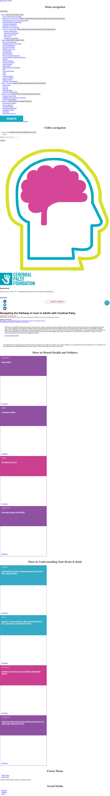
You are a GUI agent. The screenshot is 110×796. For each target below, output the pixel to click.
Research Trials (5, 94)
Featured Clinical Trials (9, 96)
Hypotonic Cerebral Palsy (11, 38)
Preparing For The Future (10, 25)
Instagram (4, 790)
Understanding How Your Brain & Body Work (15, 20)
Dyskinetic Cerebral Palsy (11, 33)
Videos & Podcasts (6, 83)
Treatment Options (8, 76)
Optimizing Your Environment (11, 27)
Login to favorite (56, 301)
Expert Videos (7, 85)
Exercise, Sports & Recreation (11, 55)
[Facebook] (4, 302)
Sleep (4, 72)
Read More (4, 404)
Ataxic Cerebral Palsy (10, 34)
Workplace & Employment (10, 81)
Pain (4, 69)
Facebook (4, 792)
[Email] (4, 309)
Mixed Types (7, 36)
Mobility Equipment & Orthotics (11, 67)
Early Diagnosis (7, 52)
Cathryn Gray (26, 322)
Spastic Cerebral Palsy (10, 31)
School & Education (8, 71)
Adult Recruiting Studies (9, 99)
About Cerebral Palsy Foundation (12, 16)
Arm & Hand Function (9, 47)
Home (3, 14)
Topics (3, 40)
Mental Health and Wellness (8, 291)
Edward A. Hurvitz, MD (8, 316)
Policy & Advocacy (8, 105)
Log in (4, 134)
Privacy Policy (5, 775)
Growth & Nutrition (8, 61)
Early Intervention (8, 54)
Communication (7, 50)
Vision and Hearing (8, 78)
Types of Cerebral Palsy (9, 29)
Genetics (5, 59)
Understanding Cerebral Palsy (10, 18)
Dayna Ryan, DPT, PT (40, 320)
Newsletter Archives (8, 110)
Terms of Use (5, 777)
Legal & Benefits (7, 64)
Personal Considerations (10, 24)
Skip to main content (6, 0)
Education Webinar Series (10, 92)
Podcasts (5, 88)
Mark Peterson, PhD (5, 320)
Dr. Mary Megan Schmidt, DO (27, 320)
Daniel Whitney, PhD (15, 320)
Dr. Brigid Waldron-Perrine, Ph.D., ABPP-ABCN (11, 322)
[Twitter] (4, 306)
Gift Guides (6, 111)
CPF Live (5, 87)
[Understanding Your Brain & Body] (107, 303)
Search (2, 137)
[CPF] (17, 284)
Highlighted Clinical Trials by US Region (14, 97)
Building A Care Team (9, 49)
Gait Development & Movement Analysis (14, 57)
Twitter (3, 794)
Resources (4, 101)
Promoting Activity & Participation (12, 22)
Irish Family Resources (9, 113)
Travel (4, 74)
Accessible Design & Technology (12, 43)
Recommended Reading (10, 108)
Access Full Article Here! (12, 335)
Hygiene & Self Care (8, 62)
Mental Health (7, 66)
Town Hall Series (7, 90)
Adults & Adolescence (9, 45)
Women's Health (7, 79)
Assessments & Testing (9, 103)
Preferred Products (8, 106)
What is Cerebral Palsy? (9, 42)
